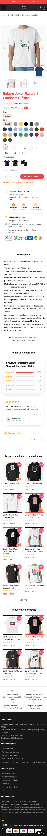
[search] (39, 7)
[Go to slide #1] (11, 83)
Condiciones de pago (9, 777)
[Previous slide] (4, 47)
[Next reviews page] (42, 439)
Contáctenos (6, 784)
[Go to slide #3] (36, 83)
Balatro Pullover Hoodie (34, 483)
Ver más (23, 600)
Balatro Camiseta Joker (11, 483)
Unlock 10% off (5, 825)
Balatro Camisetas (30, 15)
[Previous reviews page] (30, 439)
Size (4, 144)
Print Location (8, 157)
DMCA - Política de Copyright (12, 759)
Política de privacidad (10, 755)
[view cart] (43, 7)
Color (5, 120)
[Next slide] (42, 47)
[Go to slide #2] (23, 83)
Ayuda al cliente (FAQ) (10, 787)
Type (5, 112)
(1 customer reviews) (21, 103)
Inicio (3, 15)
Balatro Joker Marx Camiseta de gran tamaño (10, 551)
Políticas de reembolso (10, 780)
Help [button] (42, 833)
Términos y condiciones (10, 752)
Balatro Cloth (13, 15)
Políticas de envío (8, 773)
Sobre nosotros (7, 749)
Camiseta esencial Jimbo (34, 585)
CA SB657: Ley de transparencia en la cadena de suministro (24, 762)
